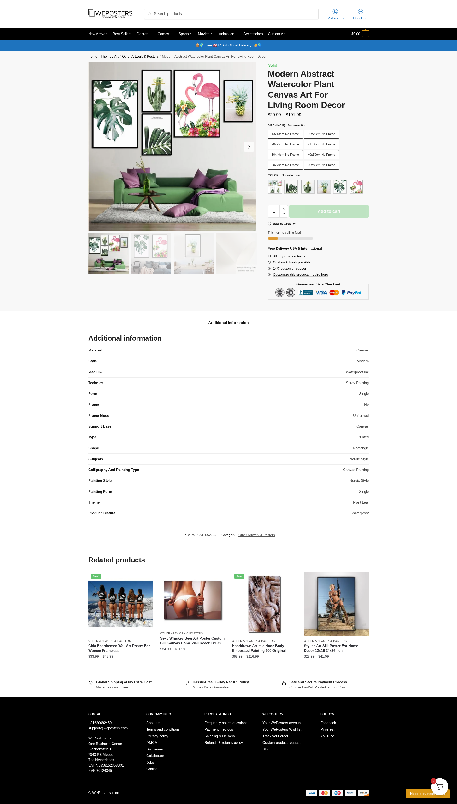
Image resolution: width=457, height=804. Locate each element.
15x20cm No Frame (321, 134)
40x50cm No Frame (321, 154)
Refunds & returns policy (223, 742)
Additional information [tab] (228, 323)
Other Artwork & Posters (140, 56)
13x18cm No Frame (285, 134)
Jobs (150, 762)
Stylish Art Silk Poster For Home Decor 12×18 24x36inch (331, 648)
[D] (340, 186)
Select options (120, 666)
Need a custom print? (427, 794)
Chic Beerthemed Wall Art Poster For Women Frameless (119, 648)
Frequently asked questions (226, 723)
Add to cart (329, 211)
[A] (291, 186)
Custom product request (281, 742)
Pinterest (327, 729)
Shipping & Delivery (219, 736)
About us (153, 723)
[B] (307, 186)
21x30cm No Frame (321, 144)
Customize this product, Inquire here (300, 274)
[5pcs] (275, 186)
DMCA (151, 742)
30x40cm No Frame (285, 154)
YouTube (327, 736)
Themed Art (110, 56)
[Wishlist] (145, 578)
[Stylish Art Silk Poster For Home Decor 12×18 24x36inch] (336, 604)
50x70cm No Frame (285, 165)
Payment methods (218, 729)
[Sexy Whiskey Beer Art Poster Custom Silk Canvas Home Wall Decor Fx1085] (192, 600)
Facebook (328, 723)
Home (92, 56)
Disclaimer (154, 749)
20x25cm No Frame (285, 144)
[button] (249, 147)
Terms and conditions (163, 729)
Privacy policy (157, 736)
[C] (324, 186)
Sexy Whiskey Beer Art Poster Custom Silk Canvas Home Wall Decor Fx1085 (192, 640)
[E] (356, 186)
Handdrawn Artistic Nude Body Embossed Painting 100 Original (259, 648)
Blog (265, 749)
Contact (152, 769)
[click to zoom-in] (172, 146)
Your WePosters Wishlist (281, 729)
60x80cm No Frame (321, 165)
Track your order (275, 736)
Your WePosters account (282, 723)
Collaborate (155, 756)
